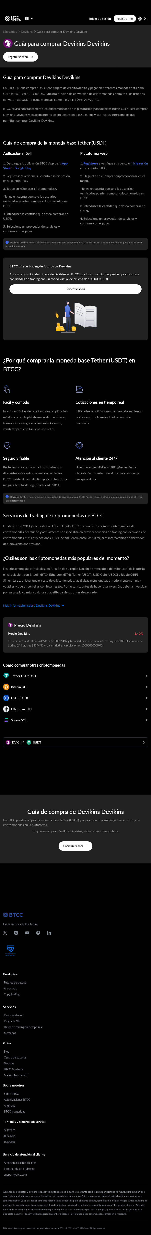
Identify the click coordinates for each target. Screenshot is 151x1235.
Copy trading (11, 994)
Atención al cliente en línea (20, 1162)
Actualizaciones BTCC (17, 1099)
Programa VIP (12, 1021)
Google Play (23, 168)
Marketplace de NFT (16, 1075)
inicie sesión (139, 163)
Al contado (10, 988)
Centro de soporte (15, 1057)
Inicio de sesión (100, 18)
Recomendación (13, 1015)
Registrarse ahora (18, 57)
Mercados (10, 1033)
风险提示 (9, 1141)
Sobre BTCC (11, 1093)
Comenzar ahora (75, 289)
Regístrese (91, 163)
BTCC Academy (13, 1069)
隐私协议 (9, 1130)
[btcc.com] (13, 18)
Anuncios (9, 1105)
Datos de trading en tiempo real (23, 1027)
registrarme (125, 18)
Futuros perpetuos (15, 982)
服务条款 (9, 1136)
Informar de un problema (19, 1168)
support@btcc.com (15, 1174)
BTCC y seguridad (14, 1111)
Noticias (9, 1063)
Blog (6, 1051)
